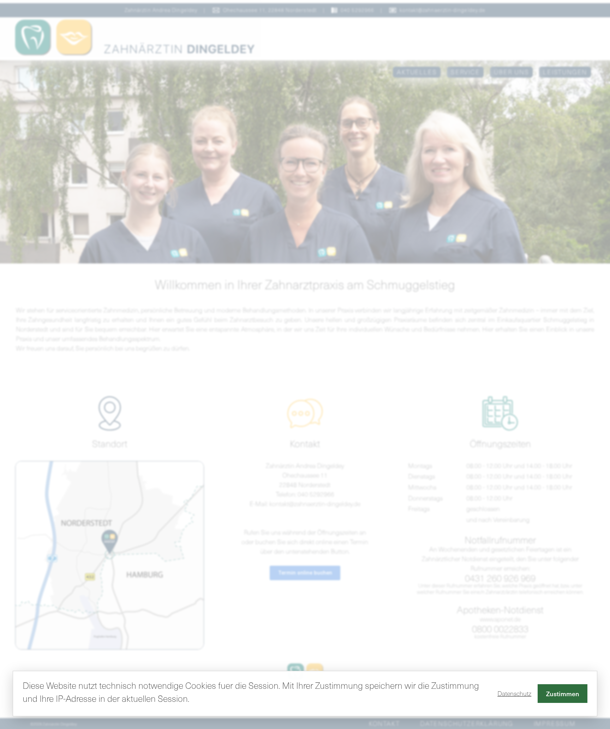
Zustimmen (562, 693)
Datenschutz (514, 693)
